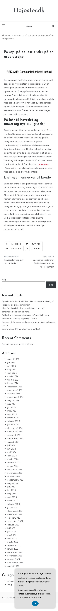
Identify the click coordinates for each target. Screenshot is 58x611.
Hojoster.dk (29, 11)
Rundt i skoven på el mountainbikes (13, 262)
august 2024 (13, 442)
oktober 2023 (13, 476)
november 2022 (14, 514)
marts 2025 (12, 417)
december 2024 (14, 428)
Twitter (36, 244)
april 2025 (12, 414)
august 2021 (13, 566)
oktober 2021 (13, 559)
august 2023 (13, 483)
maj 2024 (11, 452)
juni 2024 (11, 449)
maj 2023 (11, 493)
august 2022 (13, 524)
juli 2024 (11, 445)
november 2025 (14, 390)
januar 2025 (12, 424)
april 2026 (12, 373)
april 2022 (12, 538)
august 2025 (13, 400)
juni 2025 (11, 407)
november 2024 (14, 431)
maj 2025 (11, 410)
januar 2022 (12, 549)
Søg (4, 279)
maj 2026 (11, 369)
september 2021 (15, 562)
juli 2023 (11, 486)
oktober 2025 (13, 393)
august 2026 (13, 359)
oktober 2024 (13, 435)
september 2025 (15, 397)
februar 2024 (13, 462)
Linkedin (36, 249)
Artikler (10, 581)
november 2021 (14, 555)
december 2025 (14, 386)
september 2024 (15, 438)
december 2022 (14, 511)
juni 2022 (11, 531)
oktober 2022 (13, 518)
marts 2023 (12, 500)
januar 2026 (12, 383)
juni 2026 (11, 366)
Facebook (16, 244)
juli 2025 (11, 404)
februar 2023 (13, 504)
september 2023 (15, 480)
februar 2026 (13, 380)
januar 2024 (12, 466)
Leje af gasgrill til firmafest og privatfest (21, 329)
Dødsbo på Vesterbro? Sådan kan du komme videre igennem (43, 263)
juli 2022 (11, 528)
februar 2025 (13, 421)
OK (35, 603)
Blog (9, 584)
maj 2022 (11, 535)
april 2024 (12, 455)
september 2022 (15, 521)
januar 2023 (12, 507)
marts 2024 (12, 459)
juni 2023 (11, 490)
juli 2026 (11, 362)
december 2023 (14, 469)
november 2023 (14, 473)
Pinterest (16, 249)
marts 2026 (12, 376)
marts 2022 (12, 542)
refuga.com (44, 164)
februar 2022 (13, 545)
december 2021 (14, 552)
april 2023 (12, 497)
